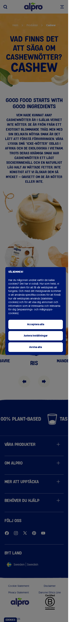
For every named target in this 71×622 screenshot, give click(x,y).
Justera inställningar (36, 335)
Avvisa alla (35, 347)
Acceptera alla (35, 324)
